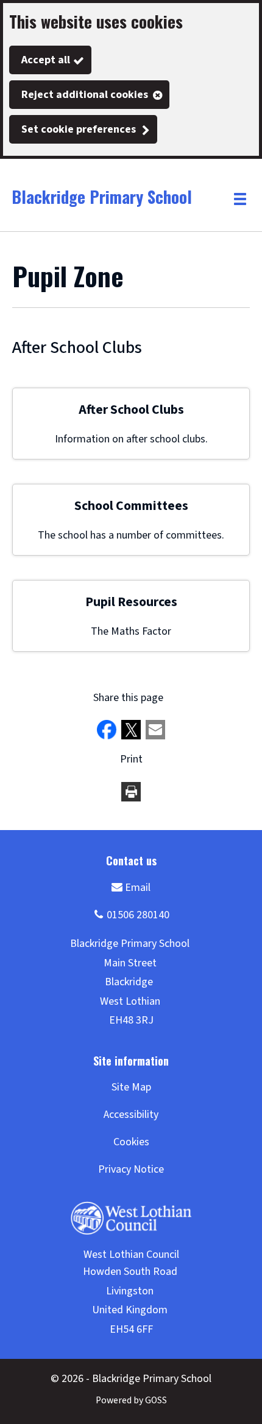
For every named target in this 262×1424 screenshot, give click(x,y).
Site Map (131, 1087)
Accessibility (131, 1114)
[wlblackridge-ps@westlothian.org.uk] (131, 887)
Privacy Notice (131, 1169)
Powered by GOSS (131, 1400)
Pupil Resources (131, 602)
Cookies (131, 1142)
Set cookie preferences (78, 129)
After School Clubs (131, 409)
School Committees (131, 506)
